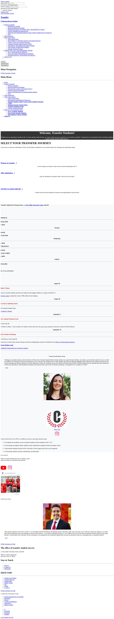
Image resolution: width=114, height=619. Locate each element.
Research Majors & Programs (16, 28)
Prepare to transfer (9, 25)
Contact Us (7, 567)
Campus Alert (4, 12)
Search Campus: (5, 6)
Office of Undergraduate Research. (65, 342)
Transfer (5, 17)
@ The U (7, 587)
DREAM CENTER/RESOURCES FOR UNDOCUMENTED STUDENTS (30, 33)
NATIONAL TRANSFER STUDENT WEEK (21, 45)
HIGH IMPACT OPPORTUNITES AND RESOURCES (24, 41)
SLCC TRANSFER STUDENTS (17, 52)
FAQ (9, 34)
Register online (5, 296)
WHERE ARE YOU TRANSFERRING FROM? (18, 50)
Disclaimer (7, 598)
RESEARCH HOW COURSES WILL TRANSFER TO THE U (26, 29)
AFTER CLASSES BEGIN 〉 (12, 189)
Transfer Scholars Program (15, 49)
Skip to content (5, 1)
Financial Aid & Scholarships (16, 90)
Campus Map (8, 581)
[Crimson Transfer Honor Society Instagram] (57, 435)
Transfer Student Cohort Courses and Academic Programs (25, 102)
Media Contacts (8, 605)
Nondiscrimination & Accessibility (14, 597)
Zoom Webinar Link (7, 345)
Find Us (6, 565)
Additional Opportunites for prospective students (14, 348)
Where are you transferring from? (13, 110)
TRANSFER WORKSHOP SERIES (18, 47)
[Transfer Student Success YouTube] (3, 469)
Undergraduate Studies (9, 21)
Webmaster (7, 569)
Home (6, 82)
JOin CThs (57, 429)
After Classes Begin (9, 97)
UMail (6, 586)
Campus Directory (9, 579)
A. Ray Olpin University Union (33, 205)
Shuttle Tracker (8, 583)
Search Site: (4, 3)
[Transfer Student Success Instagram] (10, 469)
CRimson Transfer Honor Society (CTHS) (20, 44)
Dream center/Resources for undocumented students (22, 92)
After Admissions (9, 95)
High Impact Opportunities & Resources (19, 100)
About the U (7, 603)
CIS (5, 584)
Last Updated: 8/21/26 (7, 617)
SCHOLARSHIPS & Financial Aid (18, 31)
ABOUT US (8, 57)
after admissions (8, 36)
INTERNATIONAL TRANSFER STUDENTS (21, 55)
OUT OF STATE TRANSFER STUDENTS (20, 54)
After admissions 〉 (8, 173)
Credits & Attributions (10, 601)
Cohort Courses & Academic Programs (19, 42)
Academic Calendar (6, 311)
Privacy (6, 600)
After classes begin (9, 37)
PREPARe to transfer (14, 26)
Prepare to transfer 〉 (9, 163)
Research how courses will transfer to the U (20, 89)
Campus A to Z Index (10, 578)
